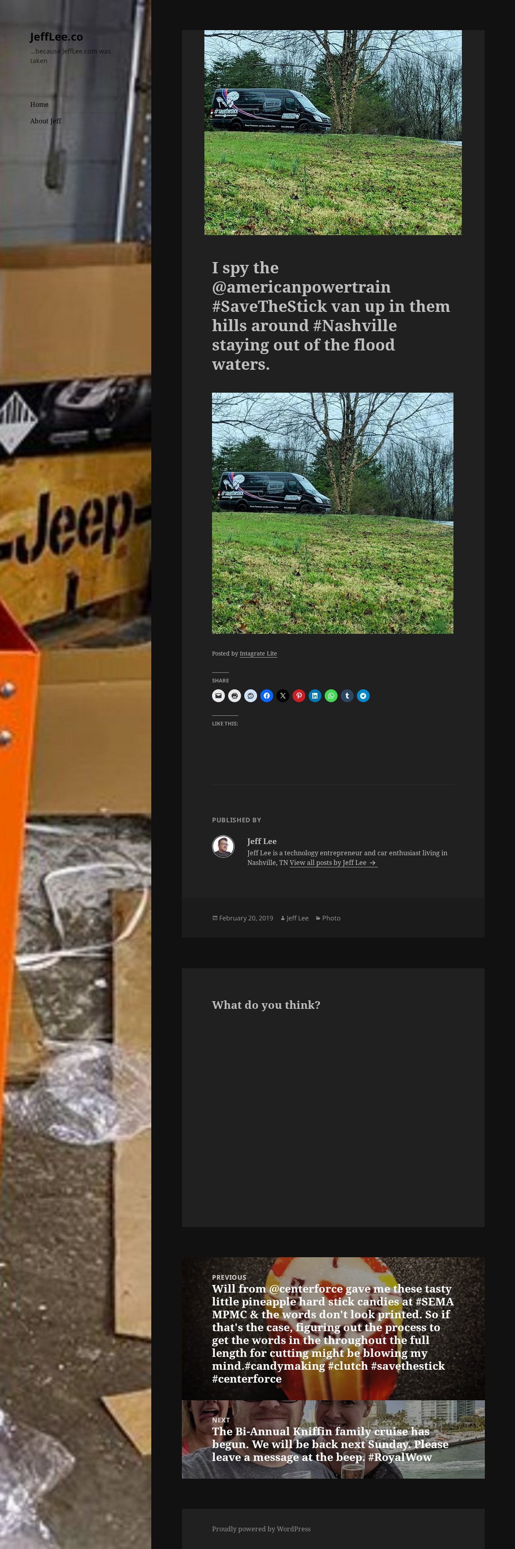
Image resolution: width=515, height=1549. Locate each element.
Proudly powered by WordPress (261, 1528)
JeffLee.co (56, 36)
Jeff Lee (298, 918)
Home (39, 104)
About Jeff (45, 121)
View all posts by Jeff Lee (329, 862)
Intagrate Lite (258, 653)
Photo (331, 918)
